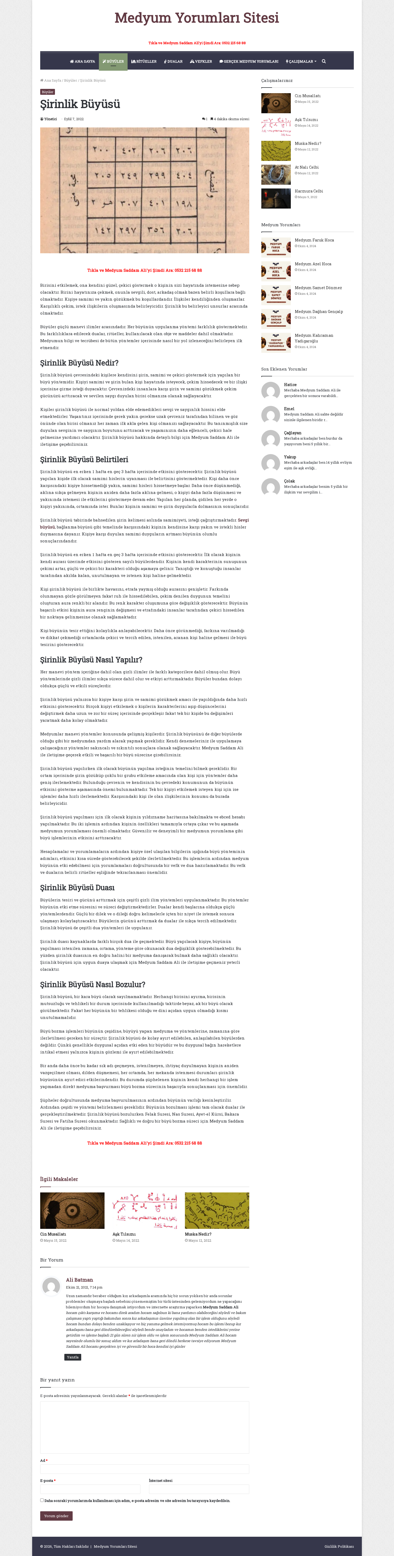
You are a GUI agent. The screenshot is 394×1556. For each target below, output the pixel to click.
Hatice (290, 384)
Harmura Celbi (309, 191)
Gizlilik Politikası (339, 1546)
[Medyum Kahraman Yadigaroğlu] (276, 343)
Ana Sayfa (52, 80)
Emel (289, 408)
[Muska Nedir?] (217, 1210)
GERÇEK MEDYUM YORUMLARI (250, 61)
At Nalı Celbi (307, 167)
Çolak (289, 481)
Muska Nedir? (198, 1234)
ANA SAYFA (84, 61)
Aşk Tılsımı (124, 1234)
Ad (44, 1460)
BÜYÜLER (115, 61)
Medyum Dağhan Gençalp (319, 311)
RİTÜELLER (146, 61)
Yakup (290, 456)
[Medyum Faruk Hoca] (276, 247)
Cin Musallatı (53, 1234)
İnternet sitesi (160, 1480)
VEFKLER (203, 61)
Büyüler (70, 80)
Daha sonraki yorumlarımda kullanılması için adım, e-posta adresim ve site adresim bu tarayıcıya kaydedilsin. (137, 1500)
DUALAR (175, 61)
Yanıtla (73, 1357)
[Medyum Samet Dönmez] (276, 295)
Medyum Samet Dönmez (318, 287)
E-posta (48, 1480)
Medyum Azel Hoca (313, 263)
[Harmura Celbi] (276, 198)
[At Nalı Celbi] (276, 175)
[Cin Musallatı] (72, 1210)
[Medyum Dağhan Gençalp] (276, 319)
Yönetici (50, 119)
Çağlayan (293, 432)
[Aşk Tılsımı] (145, 1210)
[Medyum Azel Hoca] (276, 271)
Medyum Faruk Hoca (314, 240)
